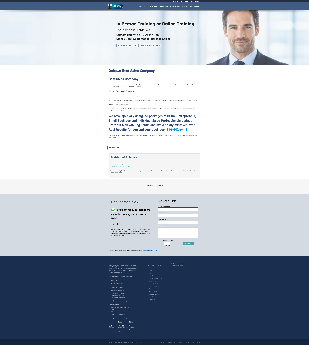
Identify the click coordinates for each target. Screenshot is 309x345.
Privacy (180, 342)
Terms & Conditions (171, 342)
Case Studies (143, 6)
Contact (197, 6)
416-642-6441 (185, 1)
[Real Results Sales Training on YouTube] (131, 326)
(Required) (167, 245)
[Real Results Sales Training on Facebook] (110, 326)
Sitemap (162, 342)
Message (160, 226)
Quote (191, 6)
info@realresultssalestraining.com (147, 250)
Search (151, 276)
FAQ (185, 6)
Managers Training (154, 294)
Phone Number (162, 219)
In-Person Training (176, 6)
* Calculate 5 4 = (167, 240)
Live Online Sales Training (156, 278)
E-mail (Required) (163, 212)
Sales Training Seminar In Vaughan (122, 163)
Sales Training (153, 291)
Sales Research (153, 283)
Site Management (196, 342)
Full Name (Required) (164, 206)
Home (150, 270)
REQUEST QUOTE (114, 148)
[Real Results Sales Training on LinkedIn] (120, 326)
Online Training (163, 6)
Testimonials (153, 6)
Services (151, 289)
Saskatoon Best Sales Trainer (121, 165)
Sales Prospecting (154, 286)
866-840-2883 (195, 1)
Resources (186, 342)
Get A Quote (152, 296)
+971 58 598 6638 (120, 314)
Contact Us (152, 299)
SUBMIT (189, 243)
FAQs (150, 273)
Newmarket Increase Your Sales (122, 166)
